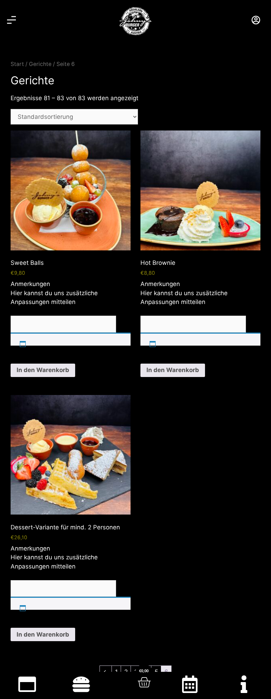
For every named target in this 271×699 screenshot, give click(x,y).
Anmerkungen (30, 283)
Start (17, 64)
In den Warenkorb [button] (43, 369)
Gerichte (40, 64)
